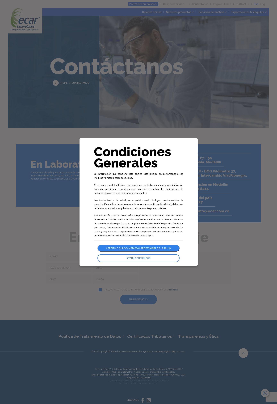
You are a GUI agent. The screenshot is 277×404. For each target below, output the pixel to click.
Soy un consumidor (138, 258)
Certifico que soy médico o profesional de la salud (138, 248)
